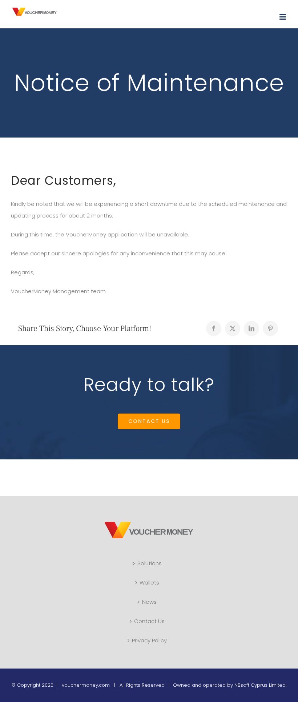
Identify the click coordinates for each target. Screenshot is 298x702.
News (149, 602)
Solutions (149, 563)
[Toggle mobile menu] (283, 17)
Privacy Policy (149, 640)
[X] (232, 328)
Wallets (149, 582)
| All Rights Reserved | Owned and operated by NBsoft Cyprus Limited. (198, 685)
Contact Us (149, 621)
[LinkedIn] (251, 328)
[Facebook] (213, 328)
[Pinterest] (270, 328)
